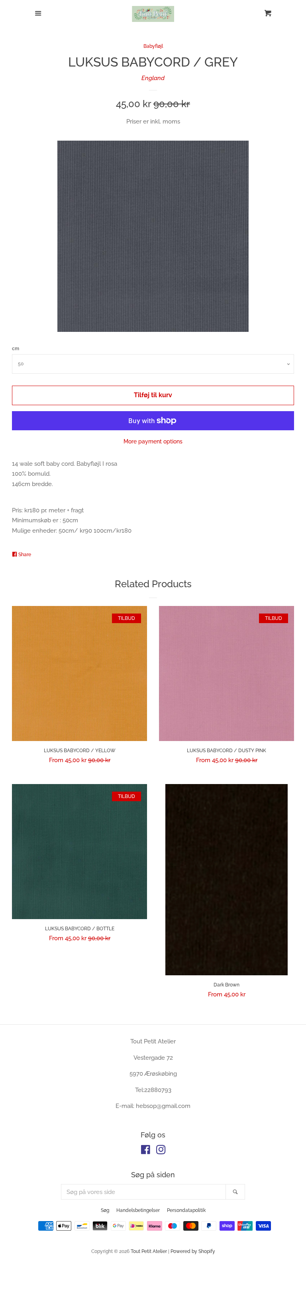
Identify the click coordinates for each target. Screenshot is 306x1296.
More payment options (153, 441)
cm (15, 348)
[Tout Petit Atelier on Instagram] (161, 1151)
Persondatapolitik (186, 1210)
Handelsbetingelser (138, 1210)
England (153, 78)
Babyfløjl (153, 46)
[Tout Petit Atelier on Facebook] (146, 1151)
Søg (105, 1210)
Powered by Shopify (193, 1251)
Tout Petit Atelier (149, 1251)
